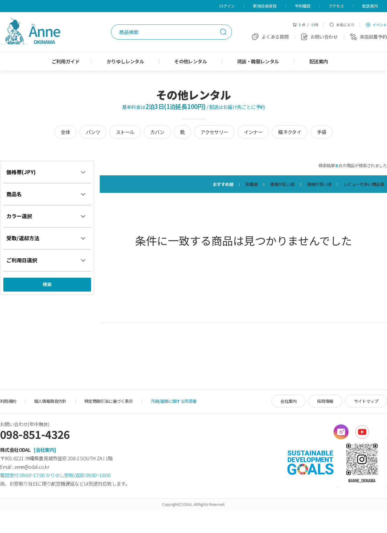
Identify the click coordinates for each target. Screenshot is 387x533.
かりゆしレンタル (125, 61)
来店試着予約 (373, 37)
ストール (125, 132)
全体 (65, 132)
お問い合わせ (324, 37)
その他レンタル (190, 61)
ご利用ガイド (66, 61)
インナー (253, 132)
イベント (379, 24)
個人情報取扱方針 (50, 401)
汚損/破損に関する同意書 (174, 401)
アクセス (336, 6)
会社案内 (288, 401)
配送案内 (370, 6)
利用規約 (8, 401)
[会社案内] (45, 449)
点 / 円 (308, 24)
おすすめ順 (223, 184)
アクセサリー (214, 132)
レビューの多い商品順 (363, 184)
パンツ (93, 132)
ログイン (227, 6)
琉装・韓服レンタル (258, 61)
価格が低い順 (282, 184)
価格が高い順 (319, 184)
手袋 (321, 132)
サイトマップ (366, 401)
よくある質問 (275, 37)
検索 (223, 32)
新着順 (252, 184)
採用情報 (325, 401)
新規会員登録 (265, 6)
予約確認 (303, 6)
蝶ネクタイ (289, 132)
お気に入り (344, 24)
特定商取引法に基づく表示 (108, 401)
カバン (157, 132)
